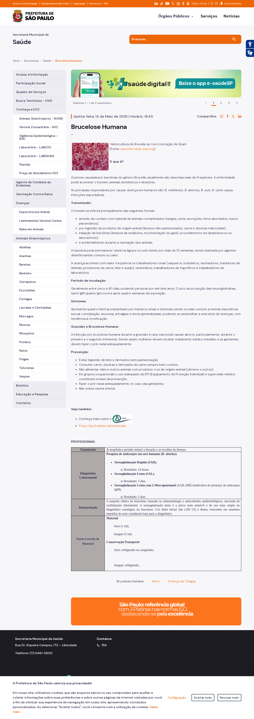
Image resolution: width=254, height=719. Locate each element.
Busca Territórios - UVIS (34, 101)
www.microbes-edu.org (137, 149)
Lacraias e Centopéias (35, 308)
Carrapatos (27, 282)
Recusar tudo (229, 697)
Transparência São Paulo (55, 3)
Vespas (24, 376)
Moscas (24, 325)
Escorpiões (27, 290)
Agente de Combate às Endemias (33, 183)
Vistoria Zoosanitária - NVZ (38, 127)
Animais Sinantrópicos (33, 238)
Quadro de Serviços (31, 92)
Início (16, 60)
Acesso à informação (25, 3)
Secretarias (31, 60)
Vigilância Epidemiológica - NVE (38, 137)
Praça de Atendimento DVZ (38, 173)
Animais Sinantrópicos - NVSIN (41, 119)
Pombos (25, 342)
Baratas (25, 265)
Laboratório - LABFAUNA (36, 156)
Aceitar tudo (203, 697)
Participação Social (30, 83)
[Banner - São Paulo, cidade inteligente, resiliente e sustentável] (156, 611)
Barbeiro (25, 273)
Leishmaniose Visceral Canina (40, 221)
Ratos (23, 351)
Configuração (177, 697)
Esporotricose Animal (34, 212)
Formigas (25, 299)
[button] (237, 103)
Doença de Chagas (182, 581)
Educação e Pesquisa (32, 394)
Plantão (24, 165)
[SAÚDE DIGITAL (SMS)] (156, 83)
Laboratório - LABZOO (35, 147)
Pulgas (24, 359)
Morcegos (26, 316)
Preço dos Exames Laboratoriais (102, 426)
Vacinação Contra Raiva (34, 194)
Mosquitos (26, 333)
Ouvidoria (94, 3)
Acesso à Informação (32, 74)
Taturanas (26, 368)
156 (106, 3)
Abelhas (25, 247)
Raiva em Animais (31, 229)
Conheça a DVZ (27, 109)
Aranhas (25, 256)
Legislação (79, 3)
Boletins (22, 385)
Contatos (23, 403)
